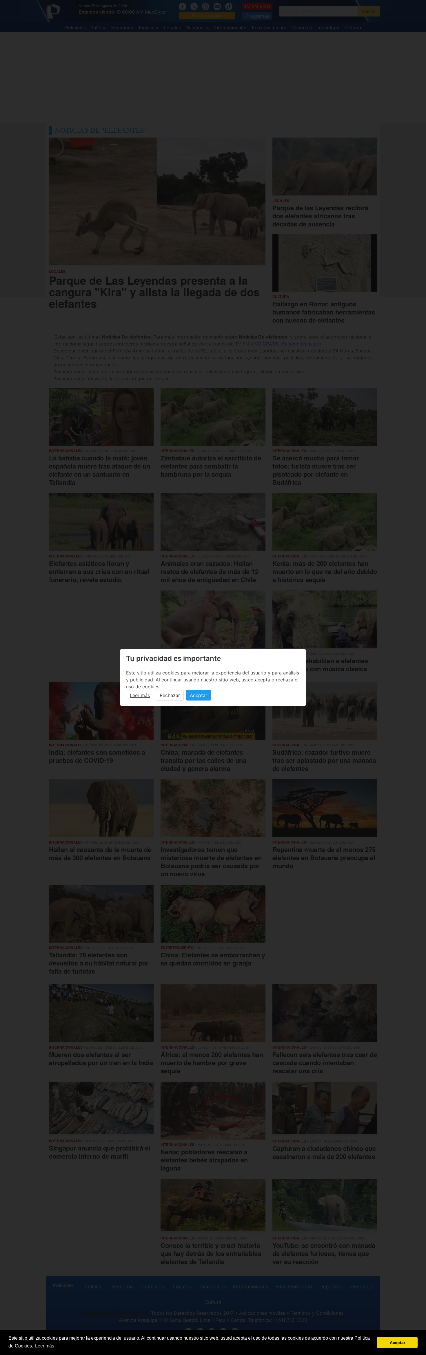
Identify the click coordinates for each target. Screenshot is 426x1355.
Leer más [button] (44, 1345)
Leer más (140, 695)
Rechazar (170, 695)
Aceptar (198, 695)
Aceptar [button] (397, 1342)
